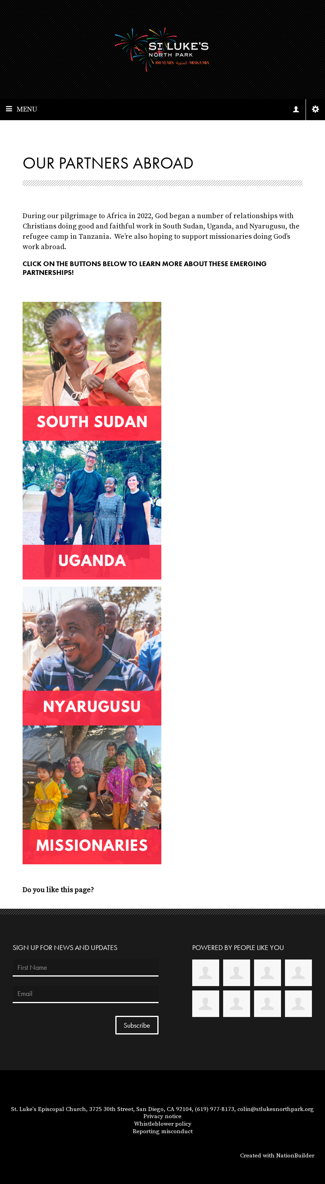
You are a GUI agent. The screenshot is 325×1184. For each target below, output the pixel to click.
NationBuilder (295, 1155)
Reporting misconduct (163, 1131)
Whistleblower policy (162, 1124)
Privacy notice (162, 1116)
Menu (27, 109)
